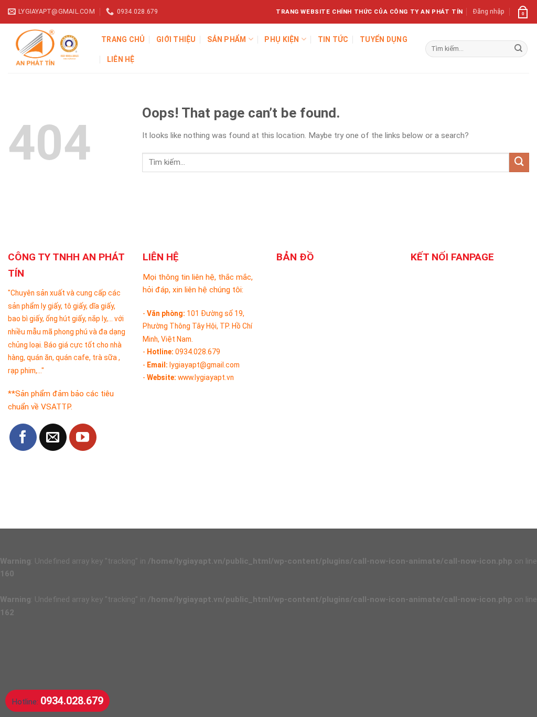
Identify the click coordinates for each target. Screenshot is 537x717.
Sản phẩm (226, 39)
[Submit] (518, 48)
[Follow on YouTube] (82, 437)
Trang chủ (123, 39)
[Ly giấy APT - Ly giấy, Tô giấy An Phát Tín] (46, 48)
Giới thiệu (176, 39)
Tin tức (333, 39)
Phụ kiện (281, 39)
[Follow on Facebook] (23, 437)
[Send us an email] (53, 437)
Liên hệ (121, 59)
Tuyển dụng (383, 39)
